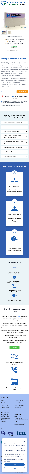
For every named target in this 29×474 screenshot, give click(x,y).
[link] (22, 91)
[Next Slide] (26, 20)
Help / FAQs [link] (17, 403)
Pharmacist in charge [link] (19, 400)
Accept (14, 464)
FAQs (19, 316)
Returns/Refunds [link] (5, 407)
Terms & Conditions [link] (19, 405)
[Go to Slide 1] (4, 32)
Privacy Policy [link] (18, 407)
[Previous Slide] (3, 20)
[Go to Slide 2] (9, 32)
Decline (14, 468)
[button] (14, 20)
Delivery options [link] (5, 405)
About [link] (2, 400)
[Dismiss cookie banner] (24, 441)
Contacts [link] (3, 403)
